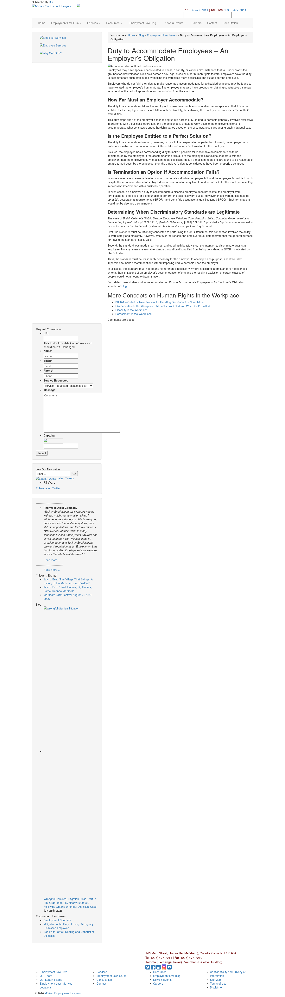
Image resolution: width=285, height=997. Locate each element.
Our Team (46, 976)
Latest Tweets (65, 478)
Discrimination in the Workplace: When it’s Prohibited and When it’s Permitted (162, 306)
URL (46, 333)
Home (41, 23)
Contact (212, 23)
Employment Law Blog (142, 23)
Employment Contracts (58, 920)
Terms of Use (218, 983)
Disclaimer (216, 987)
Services (92, 23)
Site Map (215, 980)
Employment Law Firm (65, 23)
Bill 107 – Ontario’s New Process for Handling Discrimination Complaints (159, 302)
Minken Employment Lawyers (63, 993)
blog (124, 286)
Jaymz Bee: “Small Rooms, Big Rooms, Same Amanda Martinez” (68, 589)
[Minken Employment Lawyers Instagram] (164, 968)
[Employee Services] (67, 47)
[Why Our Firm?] (67, 55)
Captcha (49, 435)
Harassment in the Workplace (133, 314)
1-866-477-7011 (235, 10)
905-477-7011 (198, 10)
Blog (141, 35)
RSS (51, 2)
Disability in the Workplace (131, 310)
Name (48, 351)
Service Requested (56, 380)
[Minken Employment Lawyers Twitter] (148, 968)
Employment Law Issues (162, 35)
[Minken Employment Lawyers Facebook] (153, 968)
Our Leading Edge (51, 980)
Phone (48, 370)
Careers (196, 23)
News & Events (174, 23)
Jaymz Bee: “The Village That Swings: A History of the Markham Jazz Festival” (68, 581)
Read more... (52, 560)
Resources (113, 23)
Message (50, 390)
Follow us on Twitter (48, 488)
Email (48, 361)
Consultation (230, 23)
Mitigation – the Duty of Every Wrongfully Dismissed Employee (68, 926)
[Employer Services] (67, 39)
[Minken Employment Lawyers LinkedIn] (159, 968)
